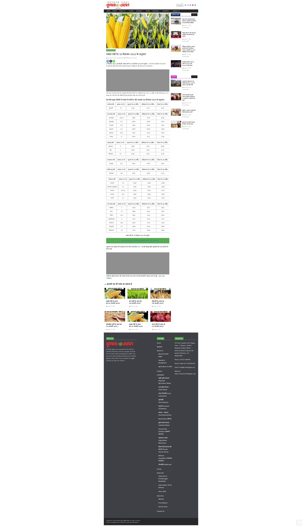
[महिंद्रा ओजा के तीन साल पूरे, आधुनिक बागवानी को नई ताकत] (176, 37)
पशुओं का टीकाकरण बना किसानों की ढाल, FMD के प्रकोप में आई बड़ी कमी (188, 83)
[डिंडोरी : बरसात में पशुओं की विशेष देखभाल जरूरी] (176, 114)
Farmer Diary (162, 507)
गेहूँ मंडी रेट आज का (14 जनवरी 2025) (158, 302)
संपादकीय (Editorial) (164, 464)
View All (194, 14)
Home (108, 11)
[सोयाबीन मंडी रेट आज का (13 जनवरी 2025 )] (115, 312)
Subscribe (156, 11)
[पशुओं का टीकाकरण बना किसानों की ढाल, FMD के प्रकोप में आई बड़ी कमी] (176, 86)
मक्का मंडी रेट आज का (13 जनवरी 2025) (136, 325)
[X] (110, 61)
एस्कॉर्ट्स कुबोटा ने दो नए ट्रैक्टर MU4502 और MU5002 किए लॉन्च (188, 64)
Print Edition (162, 503)
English (178, 4)
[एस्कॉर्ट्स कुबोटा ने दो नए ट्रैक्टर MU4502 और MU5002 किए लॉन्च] (176, 66)
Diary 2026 (162, 491)
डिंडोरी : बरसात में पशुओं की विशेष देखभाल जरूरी (189, 111)
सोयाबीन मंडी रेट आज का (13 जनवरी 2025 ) (114, 325)
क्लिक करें (137, 247)
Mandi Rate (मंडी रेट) (165, 419)
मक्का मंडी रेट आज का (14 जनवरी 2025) (113, 302)
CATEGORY (139, 11)
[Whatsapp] (113, 61)
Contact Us (176, 11)
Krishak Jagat (134, 58)
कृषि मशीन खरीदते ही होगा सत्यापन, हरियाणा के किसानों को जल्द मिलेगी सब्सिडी (189, 21)
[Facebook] (107, 61)
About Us (122, 11)
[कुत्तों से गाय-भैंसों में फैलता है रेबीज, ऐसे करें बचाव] (176, 126)
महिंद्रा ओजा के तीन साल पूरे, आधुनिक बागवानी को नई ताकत (189, 34)
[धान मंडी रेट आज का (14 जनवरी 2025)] (137, 289)
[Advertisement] (137, 80)
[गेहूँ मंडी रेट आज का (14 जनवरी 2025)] (160, 289)
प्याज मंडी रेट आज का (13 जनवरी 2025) (158, 325)
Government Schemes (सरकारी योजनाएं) (164, 431)
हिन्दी (182, 4)
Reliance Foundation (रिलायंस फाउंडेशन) (165, 458)
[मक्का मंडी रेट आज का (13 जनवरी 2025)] (137, 312)
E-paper (131, 11)
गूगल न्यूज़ (161, 276)
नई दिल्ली (127, 58)
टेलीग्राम (109, 278)
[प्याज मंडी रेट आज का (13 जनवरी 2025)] (160, 312)
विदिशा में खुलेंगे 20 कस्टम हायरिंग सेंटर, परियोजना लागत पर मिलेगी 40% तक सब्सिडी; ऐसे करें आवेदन (188, 49)
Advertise (166, 11)
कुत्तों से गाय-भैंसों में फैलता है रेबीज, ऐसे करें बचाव (188, 123)
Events (148, 11)
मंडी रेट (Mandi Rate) (111, 50)
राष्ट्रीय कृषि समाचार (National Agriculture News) (164, 380)
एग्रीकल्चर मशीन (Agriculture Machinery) (163, 440)
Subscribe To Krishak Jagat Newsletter (163, 479)
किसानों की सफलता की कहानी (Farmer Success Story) (164, 449)
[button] (126, 11)
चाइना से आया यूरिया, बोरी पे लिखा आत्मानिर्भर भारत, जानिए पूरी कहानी (140, 240)
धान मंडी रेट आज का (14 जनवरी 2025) (135, 302)
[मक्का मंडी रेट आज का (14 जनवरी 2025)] (115, 289)
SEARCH (115, 11)
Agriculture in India (165, 366)
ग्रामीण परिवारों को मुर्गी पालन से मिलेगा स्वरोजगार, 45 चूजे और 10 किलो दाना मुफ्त (188, 97)
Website (161, 499)
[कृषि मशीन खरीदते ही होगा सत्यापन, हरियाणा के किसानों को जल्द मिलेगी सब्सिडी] (176, 23)
